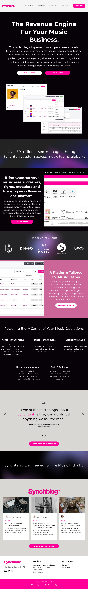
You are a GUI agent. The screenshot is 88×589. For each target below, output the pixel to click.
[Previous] (5, 414)
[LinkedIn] (5, 571)
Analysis (35, 520)
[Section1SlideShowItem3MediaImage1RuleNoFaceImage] (45, 435)
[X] (12, 571)
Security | (42, 585)
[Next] (83, 414)
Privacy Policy (35, 585)
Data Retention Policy (51, 585)
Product (7, 520)
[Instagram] (8, 571)
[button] (52, 5)
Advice (63, 520)
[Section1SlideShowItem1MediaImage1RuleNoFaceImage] (42, 435)
